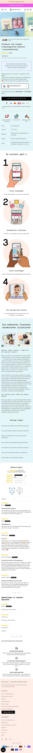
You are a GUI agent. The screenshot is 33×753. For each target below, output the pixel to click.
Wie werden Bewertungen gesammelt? (12, 640)
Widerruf (4, 727)
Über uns (4, 732)
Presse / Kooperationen (8, 720)
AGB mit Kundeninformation (9, 725)
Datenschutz (5, 722)
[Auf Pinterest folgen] (10, 739)
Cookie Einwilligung (7, 709)
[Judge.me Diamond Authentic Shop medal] (12, 490)
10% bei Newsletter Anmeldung (10, 706)
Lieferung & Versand (7, 696)
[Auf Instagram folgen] (6, 739)
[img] (5, 503)
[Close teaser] (6, 747)
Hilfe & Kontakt (6, 701)
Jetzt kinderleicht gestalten (16, 98)
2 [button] (15, 593)
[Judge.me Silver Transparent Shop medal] (20, 490)
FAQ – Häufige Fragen (8, 694)
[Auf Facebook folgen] (2, 739)
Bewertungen (5, 704)
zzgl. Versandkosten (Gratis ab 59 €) (17, 58)
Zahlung (4, 699)
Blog (3, 735)
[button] (5, 53)
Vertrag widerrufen (8, 712)
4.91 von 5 (20, 470)
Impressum (4, 730)
